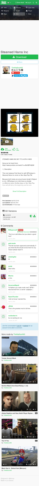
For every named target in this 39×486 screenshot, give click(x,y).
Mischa (10, 276)
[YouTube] (15, 69)
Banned (21, 230)
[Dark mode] (33, 2)
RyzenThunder (13, 297)
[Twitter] (12, 69)
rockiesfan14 (12, 316)
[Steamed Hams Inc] (19, 123)
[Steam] (20, 69)
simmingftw (12, 257)
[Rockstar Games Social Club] (22, 69)
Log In (19, 326)
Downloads (8, 150)
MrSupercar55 (13, 230)
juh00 (10, 266)
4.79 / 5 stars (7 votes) (6, 154)
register (25, 326)
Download (20, 57)
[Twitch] (17, 69)
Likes (17, 150)
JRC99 (10, 306)
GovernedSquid (13, 285)
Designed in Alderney (7, 478)
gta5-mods (12, 243)
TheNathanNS (17, 67)
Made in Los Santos (7, 480)
